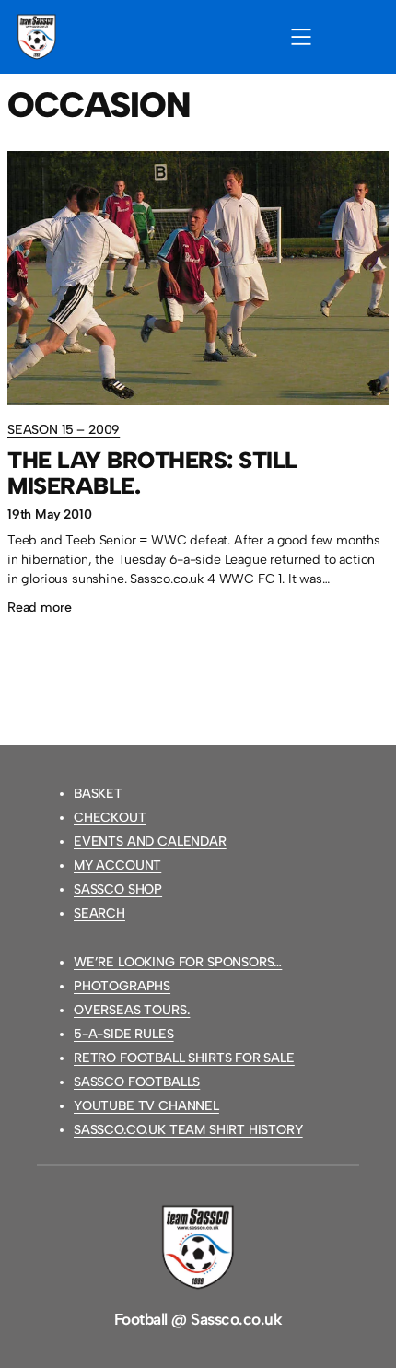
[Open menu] (301, 37)
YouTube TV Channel (146, 1106)
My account (117, 865)
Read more (39, 609)
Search (99, 913)
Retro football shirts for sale (184, 1058)
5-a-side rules (124, 1034)
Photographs (122, 986)
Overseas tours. (132, 1010)
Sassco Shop (118, 889)
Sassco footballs (137, 1082)
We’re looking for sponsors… (178, 962)
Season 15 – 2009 (63, 430)
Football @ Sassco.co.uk (198, 1319)
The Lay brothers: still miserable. (152, 473)
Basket (98, 793)
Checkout (110, 817)
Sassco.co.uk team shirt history (188, 1130)
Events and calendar (150, 841)
